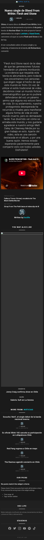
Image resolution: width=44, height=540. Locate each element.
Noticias (28, 410)
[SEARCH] (42, 1)
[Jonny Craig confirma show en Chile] (22, 309)
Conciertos (21, 389)
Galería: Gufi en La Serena (22, 400)
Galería (21, 397)
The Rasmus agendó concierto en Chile (22, 462)
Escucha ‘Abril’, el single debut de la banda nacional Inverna (22, 418)
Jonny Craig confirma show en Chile (22, 392)
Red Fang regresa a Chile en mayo (22, 448)
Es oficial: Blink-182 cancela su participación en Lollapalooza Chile (22, 434)
